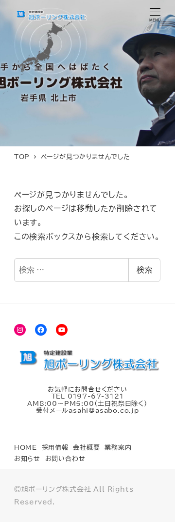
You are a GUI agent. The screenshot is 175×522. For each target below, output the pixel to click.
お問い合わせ (65, 459)
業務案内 (118, 447)
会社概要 (86, 447)
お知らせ (27, 459)
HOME (25, 447)
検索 (144, 270)
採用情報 (55, 447)
